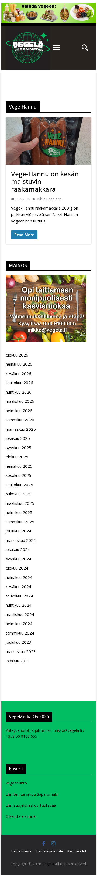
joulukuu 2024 (18, 531)
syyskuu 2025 (18, 447)
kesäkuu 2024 (18, 586)
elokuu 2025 (17, 456)
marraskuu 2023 (21, 651)
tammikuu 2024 (20, 633)
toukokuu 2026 (19, 382)
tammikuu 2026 (20, 419)
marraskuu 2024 (21, 540)
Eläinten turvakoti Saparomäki (32, 794)
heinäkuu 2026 (19, 364)
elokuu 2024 (17, 568)
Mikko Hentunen (49, 199)
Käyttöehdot (76, 851)
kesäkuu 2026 (18, 373)
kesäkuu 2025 (18, 475)
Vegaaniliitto (16, 783)
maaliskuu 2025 (20, 503)
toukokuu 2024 (19, 596)
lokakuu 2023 (18, 660)
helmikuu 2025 (19, 512)
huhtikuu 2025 (19, 493)
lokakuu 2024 (18, 549)
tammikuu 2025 (20, 521)
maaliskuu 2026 (20, 401)
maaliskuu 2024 (20, 614)
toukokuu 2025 (19, 484)
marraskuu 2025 (21, 429)
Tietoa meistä (21, 851)
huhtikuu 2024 (19, 605)
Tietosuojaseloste (49, 851)
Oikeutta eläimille (21, 816)
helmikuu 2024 (19, 623)
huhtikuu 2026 (19, 392)
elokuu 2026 (17, 355)
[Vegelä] (28, 48)
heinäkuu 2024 (19, 577)
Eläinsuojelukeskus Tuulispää (31, 805)
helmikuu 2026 (19, 410)
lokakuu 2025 (18, 438)
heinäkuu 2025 (19, 466)
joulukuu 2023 (18, 642)
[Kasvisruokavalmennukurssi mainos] (46, 277)
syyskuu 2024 (18, 558)
